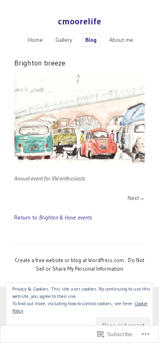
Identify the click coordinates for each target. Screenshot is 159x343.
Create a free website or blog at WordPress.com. (70, 260)
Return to (53, 217)
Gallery (63, 39)
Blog (91, 39)
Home (35, 39)
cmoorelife (79, 21)
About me (121, 39)
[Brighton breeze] (79, 118)
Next (133, 198)
